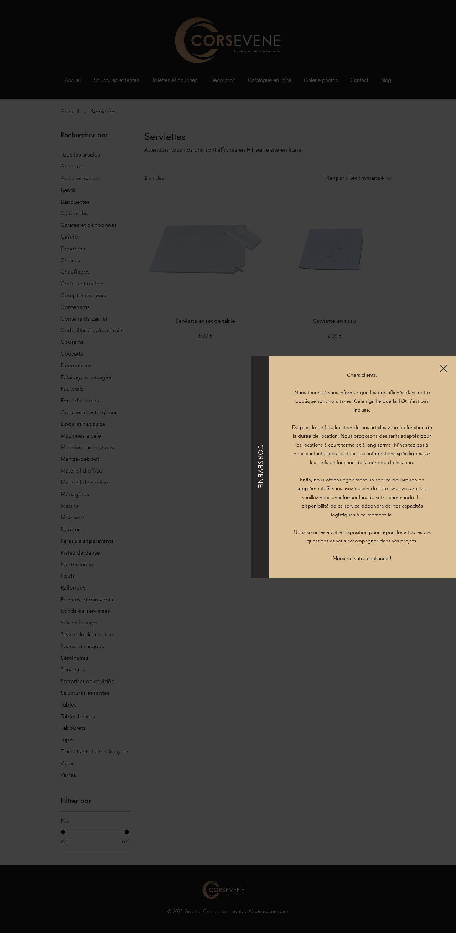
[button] (443, 368)
